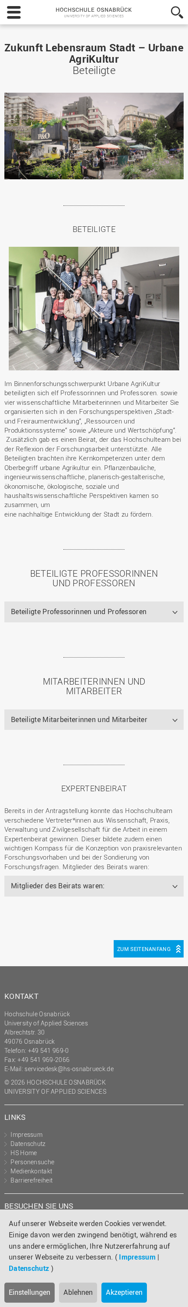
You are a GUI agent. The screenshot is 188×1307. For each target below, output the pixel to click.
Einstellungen (29, 1292)
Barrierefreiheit (31, 1180)
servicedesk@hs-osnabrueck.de (68, 1069)
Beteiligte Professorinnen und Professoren (78, 611)
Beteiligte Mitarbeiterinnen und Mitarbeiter (79, 719)
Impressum (137, 1257)
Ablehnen (78, 1292)
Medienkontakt (31, 1171)
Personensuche (32, 1162)
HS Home (23, 1153)
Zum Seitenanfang (144, 948)
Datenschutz (29, 1268)
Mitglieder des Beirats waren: (58, 885)
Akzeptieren (124, 1292)
